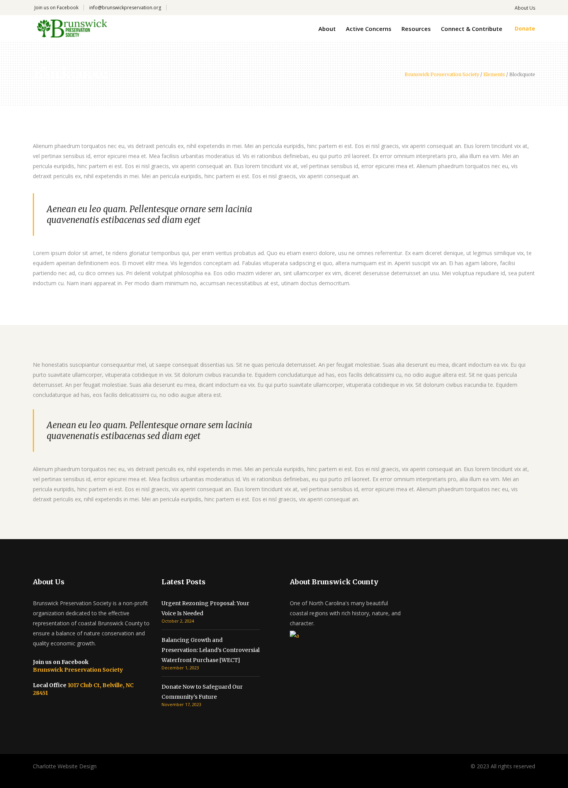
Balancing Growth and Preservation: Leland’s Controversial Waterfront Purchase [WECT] (211, 650)
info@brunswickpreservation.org (125, 7)
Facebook (67, 7)
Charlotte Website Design (65, 766)
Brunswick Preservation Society (442, 74)
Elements (494, 74)
